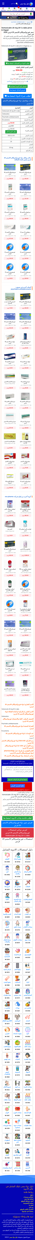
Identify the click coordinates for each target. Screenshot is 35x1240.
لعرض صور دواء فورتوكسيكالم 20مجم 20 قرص (17, 824)
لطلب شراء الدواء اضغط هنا (19, 96)
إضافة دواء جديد (28, 1199)
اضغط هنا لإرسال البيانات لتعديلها (17, 779)
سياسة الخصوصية (28, 1203)
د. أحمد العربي (10, 81)
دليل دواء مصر (13, 1237)
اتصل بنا (31, 1205)
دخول (31, 1195)
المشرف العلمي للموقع (26, 1209)
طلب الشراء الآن (11, 131)
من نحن (31, 1207)
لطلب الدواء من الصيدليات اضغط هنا (18, 63)
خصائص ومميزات (28, 1197)
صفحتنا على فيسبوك (27, 1211)
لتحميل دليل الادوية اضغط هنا (18, 86)
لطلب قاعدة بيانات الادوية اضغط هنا (17, 818)
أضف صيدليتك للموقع (27, 1201)
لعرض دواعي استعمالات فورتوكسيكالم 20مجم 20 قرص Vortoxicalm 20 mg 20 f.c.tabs (17, 833)
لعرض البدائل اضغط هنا (17, 90)
